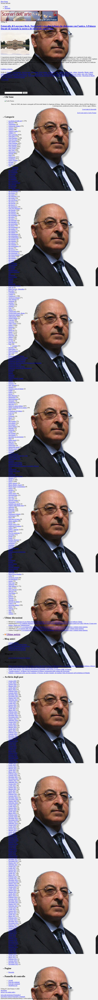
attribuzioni (11, 275)
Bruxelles (11, 291)
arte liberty (11, 225)
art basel (10, 162)
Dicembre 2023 (13, 736)
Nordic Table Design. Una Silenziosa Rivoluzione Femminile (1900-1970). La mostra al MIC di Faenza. (39, 669)
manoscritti (11, 445)
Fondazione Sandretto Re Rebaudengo (20, 368)
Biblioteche (11, 284)
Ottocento (11, 509)
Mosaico (11, 478)
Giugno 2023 (12, 746)
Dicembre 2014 (13, 921)
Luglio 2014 (12, 930)
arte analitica (12, 174)
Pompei (10, 531)
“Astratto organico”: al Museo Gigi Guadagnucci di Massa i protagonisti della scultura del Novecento (38, 671)
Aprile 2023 (12, 749)
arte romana (12, 256)
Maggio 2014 (12, 933)
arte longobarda (13, 227)
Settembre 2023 (13, 741)
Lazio (10, 414)
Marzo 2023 (12, 751)
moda (10, 468)
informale (11, 401)
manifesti (11, 444)
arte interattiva (12, 222)
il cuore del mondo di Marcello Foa (19, 646)
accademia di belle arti (15, 121)
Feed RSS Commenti (18, 996)
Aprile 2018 (12, 852)
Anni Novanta (26, 72)
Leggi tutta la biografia (89, 109)
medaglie (11, 450)
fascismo (11, 347)
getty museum (12, 385)
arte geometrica (13, 215)
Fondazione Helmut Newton (17, 359)
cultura (75, 72)
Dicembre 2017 (13, 859)
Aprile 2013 (12, 956)
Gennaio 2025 (12, 713)
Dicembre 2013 (13, 942)
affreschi (11, 122)
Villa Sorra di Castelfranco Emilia (15, 77)
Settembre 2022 (13, 761)
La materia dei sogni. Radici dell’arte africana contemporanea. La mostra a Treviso (33, 668)
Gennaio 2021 (12, 796)
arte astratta (11, 176)
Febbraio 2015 (12, 918)
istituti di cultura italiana (15, 406)
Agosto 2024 (12, 722)
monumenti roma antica (15, 476)
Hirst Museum (12, 395)
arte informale (12, 220)
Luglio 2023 (12, 744)
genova (10, 382)
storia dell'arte (12, 589)
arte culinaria (12, 184)
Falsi (9, 344)
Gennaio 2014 (12, 940)
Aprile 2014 (12, 935)
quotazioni (11, 543)
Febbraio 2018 (12, 856)
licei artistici (12, 423)
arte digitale (11, 188)
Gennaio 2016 (12, 899)
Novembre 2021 (13, 779)
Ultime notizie (13, 634)
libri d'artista (12, 421)
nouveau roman (13, 500)
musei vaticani (12, 483)
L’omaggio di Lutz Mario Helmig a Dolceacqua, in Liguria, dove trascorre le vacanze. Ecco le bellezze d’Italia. (48, 622)
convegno (11, 322)
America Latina (13, 131)
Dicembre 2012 (13, 962)
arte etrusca (11, 201)
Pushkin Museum (13, 540)
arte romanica (12, 258)
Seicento (11, 565)
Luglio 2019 (12, 827)
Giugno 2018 (12, 849)
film (9, 354)
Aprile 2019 (12, 832)
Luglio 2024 (12, 724)
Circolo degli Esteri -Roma (16, 313)
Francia (10, 371)
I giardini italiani (48, 74)
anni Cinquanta (13, 134)
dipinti (10, 332)
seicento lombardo (13, 567)
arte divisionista (13, 191)
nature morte (12, 493)
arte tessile (11, 268)
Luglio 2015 (12, 909)
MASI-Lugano (12, 449)
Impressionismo (13, 399)
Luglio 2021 (12, 786)
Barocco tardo (12, 277)
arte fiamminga (12, 207)
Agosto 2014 (12, 928)
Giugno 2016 (12, 890)
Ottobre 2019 (12, 822)
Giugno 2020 (12, 808)
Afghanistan (12, 124)
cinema (10, 310)
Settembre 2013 (13, 947)
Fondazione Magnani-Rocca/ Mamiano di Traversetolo (24, 363)
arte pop (10, 248)
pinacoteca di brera (14, 519)
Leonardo (11, 416)
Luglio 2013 (12, 950)
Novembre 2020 (13, 799)
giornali (10, 387)
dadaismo (11, 327)
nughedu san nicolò (14, 504)
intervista (11, 404)
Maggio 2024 (12, 727)
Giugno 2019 (12, 828)
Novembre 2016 (13, 882)
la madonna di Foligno (15, 411)
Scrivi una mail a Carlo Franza (86, 113)
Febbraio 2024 (12, 732)
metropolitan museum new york (18, 456)
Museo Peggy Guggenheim (16, 486)
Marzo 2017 (12, 875)
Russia (10, 557)
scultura (10, 562)
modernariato (12, 469)
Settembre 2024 (13, 720)
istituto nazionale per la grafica (17, 407)
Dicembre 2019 (13, 818)
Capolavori (11, 296)
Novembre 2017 (13, 861)
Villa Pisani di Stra (75, 76)
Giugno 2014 (12, 931)
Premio (10, 536)
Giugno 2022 (12, 767)
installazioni (12, 402)
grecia (10, 394)
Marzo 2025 (12, 710)
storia (29, 74)
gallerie (10, 380)
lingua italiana (12, 426)
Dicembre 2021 (13, 777)
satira (10, 559)
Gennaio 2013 (12, 961)
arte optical (11, 243)
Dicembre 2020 (13, 798)
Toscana (10, 598)
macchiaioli (11, 435)
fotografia (81, 72)
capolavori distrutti (14, 298)
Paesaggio (11, 510)
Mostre (86, 72)
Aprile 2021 (12, 791)
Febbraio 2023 (12, 753)
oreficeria (11, 507)
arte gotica (11, 217)
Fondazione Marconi (14, 365)
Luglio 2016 (12, 889)
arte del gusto (12, 186)
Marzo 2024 (12, 731)
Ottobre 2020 (12, 801)
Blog (6, 6)
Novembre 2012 (13, 964)
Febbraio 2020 (12, 815)
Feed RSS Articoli (6, 996)
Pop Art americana (14, 533)
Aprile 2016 (12, 894)
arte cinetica (15, 189)
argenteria (15, 167)
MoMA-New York (14, 471)
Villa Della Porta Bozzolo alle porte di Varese (41, 76)
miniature (11, 461)
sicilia (10, 576)
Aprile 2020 (12, 811)
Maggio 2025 (12, 707)
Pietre (10, 517)
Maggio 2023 (12, 748)
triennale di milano (14, 601)
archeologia (11, 157)
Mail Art (10, 442)
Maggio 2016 (12, 892)
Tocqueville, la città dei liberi (17, 650)
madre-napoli (12, 440)
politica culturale (6, 74)
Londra (10, 432)
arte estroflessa (12, 200)
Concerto (11, 320)
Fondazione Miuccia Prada (16, 366)
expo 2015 (11, 342)
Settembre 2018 (13, 844)
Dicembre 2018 (13, 839)
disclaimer (4, 990)
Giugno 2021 (12, 787)
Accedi (10, 980)
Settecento (11, 572)
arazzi (10, 155)
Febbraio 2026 (12, 691)
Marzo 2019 (12, 834)
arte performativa (13, 246)
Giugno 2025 (12, 705)
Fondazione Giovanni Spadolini (18, 358)
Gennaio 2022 (12, 775)
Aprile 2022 (12, 770)
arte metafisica (12, 231)
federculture (12, 349)
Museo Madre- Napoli (15, 485)
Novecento (11, 502)
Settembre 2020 (13, 803)
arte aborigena (12, 171)
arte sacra (11, 262)
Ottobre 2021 (12, 780)
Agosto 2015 (12, 907)
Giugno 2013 (12, 952)
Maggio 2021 (12, 789)
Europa (10, 339)
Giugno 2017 (12, 870)
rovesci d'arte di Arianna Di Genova (19, 658)
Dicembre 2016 (13, 880)
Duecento (11, 335)
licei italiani (11, 425)
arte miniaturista (13, 234)
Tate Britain (12, 593)
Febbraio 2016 (12, 897)
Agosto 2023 (12, 743)
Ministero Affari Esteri (15, 462)
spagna (10, 581)
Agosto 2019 (12, 825)
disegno (10, 334)
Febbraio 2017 (12, 877)
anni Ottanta (34, 72)
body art (10, 287)
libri (9, 419)
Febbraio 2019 (12, 835)
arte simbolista (12, 263)
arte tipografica (12, 270)
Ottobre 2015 (12, 904)
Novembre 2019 (13, 820)
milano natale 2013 (14, 457)
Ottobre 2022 (12, 760)
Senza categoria (13, 569)
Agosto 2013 (12, 949)
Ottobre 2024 (12, 719)
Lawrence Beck (58, 74)
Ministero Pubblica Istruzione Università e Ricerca (23, 466)
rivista (10, 555)
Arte (56, 72)
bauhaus (10, 279)
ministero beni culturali (15, 464)
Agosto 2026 (12, 681)
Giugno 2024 (12, 725)
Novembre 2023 (13, 737)
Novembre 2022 (13, 758)
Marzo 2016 (12, 895)
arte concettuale (13, 181)
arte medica (11, 229)
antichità (10, 153)
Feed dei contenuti (14, 982)
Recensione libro (13, 548)
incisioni (14, 346)
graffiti (10, 390)
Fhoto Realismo (13, 351)
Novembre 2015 (13, 902)
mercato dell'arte (13, 454)
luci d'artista (12, 433)
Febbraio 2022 (12, 773)
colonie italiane (13, 318)
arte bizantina (12, 177)
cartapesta (11, 301)
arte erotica (11, 198)
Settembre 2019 (13, 823)
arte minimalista (13, 236)
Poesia (10, 523)
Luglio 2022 (12, 765)
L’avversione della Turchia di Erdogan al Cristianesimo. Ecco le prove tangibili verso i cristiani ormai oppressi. (54, 627)
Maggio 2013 (12, 954)
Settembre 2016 (13, 885)
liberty (10, 418)
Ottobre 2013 (12, 945)
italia (9, 409)
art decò (10, 164)
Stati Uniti (11, 583)
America (9, 72)
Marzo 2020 (12, 813)
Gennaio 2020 (12, 816)
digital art (11, 330)
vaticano (10, 608)
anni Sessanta (12, 145)
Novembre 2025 (13, 696)
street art (10, 591)
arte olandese (12, 241)
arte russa (11, 260)
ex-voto (10, 341)
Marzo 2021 (12, 792)
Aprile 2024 (12, 729)
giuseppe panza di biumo (15, 389)
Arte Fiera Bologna (14, 208)
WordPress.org (12, 985)
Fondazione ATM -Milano (16, 356)
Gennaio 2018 (12, 858)
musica (10, 488)
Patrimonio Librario (14, 514)
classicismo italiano (14, 315)
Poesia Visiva (12, 524)
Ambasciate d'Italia (14, 126)
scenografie (14, 74)
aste (9, 274)
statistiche (11, 584)
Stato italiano (23, 74)
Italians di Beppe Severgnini (16, 648)
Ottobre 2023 (12, 739)
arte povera (11, 250)
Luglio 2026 (12, 682)
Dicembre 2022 (13, 756)
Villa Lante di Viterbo (62, 76)
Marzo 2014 (12, 937)
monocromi (11, 474)
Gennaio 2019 (12, 837)
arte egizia (11, 195)
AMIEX (10, 133)
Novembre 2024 (13, 717)
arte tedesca (11, 267)
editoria (10, 337)
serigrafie (11, 571)
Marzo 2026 (12, 689)
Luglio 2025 (12, 703)
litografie (11, 428)
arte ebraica (11, 193)
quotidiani (11, 545)
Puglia (10, 538)
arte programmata (13, 251)
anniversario (12, 152)
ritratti (10, 553)
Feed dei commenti (14, 984)
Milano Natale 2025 (14, 459)
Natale (10, 492)
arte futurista (12, 213)
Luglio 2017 (12, 868)
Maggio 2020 (12, 810)
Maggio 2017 (12, 871)
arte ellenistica (12, 196)
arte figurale (12, 210)
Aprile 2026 (12, 688)
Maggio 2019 (12, 830)
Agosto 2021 (12, 784)
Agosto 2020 (12, 804)
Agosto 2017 (12, 866)
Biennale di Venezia (14, 286)
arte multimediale (13, 237)
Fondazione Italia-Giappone (16, 361)
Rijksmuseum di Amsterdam (16, 552)
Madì (10, 438)
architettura (51, 72)
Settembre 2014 (13, 926)
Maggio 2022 (12, 768)
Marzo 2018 (12, 854)
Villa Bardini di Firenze (20, 76)
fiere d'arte (11, 353)
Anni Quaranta (12, 143)
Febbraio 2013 (12, 959)
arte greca (11, 219)
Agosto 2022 (12, 763)
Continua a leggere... (7, 69)
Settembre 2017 (13, 864)
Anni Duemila (16, 72)
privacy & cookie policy (8, 992)
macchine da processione (15, 437)
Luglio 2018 (12, 847)
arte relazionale (13, 253)
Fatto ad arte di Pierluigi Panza (17, 644)
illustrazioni (11, 397)
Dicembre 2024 (13, 715)
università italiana (13, 605)
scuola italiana (12, 564)
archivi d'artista (13, 160)
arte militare (12, 232)
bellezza (61, 72)
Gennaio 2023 (12, 755)
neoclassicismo (12, 495)
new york (85, 74)
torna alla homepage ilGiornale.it (10, 995)
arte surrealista (12, 265)
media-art (11, 452)
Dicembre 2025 (13, 695)
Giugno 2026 (12, 684)
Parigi (10, 512)
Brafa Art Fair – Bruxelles (16, 289)
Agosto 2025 (12, 701)
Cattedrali (11, 304)
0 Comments (4, 79)
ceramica (11, 306)
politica (10, 528)
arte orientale (12, 244)
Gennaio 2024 (12, 734)
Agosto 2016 (12, 887)
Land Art (11, 413)
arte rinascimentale (14, 255)
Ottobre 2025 (12, 698)
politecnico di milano (14, 526)
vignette (10, 614)
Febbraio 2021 (12, 794)
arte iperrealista (13, 224)
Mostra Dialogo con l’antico (72, 74)
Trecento (11, 600)
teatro (10, 595)
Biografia (7, 8)
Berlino (10, 282)
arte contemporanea (14, 183)
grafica (10, 392)
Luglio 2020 (12, 806)
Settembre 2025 (13, 700)
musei (91, 72)
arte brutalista (12, 179)
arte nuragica (12, 239)
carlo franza (38, 74)
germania (11, 383)
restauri (10, 550)
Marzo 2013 (12, 957)
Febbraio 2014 (12, 938)
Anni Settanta (43, 72)
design (10, 328)
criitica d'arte (68, 72)
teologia (10, 596)
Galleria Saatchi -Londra (15, 378)
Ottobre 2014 (12, 925)
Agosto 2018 (12, 846)
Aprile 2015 (12, 914)
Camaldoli (11, 292)
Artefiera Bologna (13, 272)
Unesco (10, 603)
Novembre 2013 (13, 943)
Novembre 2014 (13, 923)
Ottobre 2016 (12, 883)
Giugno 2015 (12, 911)
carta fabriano (12, 299)
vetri (9, 610)
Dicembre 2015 (13, 901)
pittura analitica (13, 521)
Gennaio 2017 (12, 878)
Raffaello (11, 547)
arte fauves (11, 205)
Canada (10, 294)
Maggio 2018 (12, 851)
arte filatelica (12, 212)
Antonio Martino (13, 643)
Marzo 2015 (12, 916)
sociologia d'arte (13, 577)
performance (12, 516)
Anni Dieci (11, 136)
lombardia (11, 430)
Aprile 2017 (12, 873)
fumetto (10, 373)
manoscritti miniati (14, 447)
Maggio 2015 (12, 913)
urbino (10, 607)
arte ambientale (13, 172)
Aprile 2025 (12, 708)
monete (10, 473)
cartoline (11, 303)
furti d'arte (11, 375)
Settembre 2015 (13, 906)
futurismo (11, 377)
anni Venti (11, 150)
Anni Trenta (12, 148)
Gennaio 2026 (12, 693)
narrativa (11, 490)
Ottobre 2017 (12, 863)
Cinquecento (12, 311)
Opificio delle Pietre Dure (16, 505)
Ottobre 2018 (12, 842)
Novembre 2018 (13, 840)
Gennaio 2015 (12, 919)
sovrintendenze (13, 579)
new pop (11, 497)
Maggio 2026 (12, 686)
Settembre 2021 (13, 782)
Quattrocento (12, 541)
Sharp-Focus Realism (14, 574)
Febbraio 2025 (12, 712)
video (10, 612)
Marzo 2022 (12, 772)
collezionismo (12, 316)
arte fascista (11, 203)
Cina (9, 308)
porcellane (11, 535)
